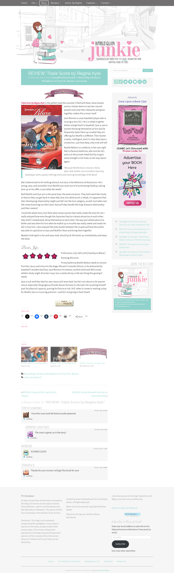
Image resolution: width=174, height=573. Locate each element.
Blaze (81, 77)
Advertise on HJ (92, 561)
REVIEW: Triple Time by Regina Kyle (63, 363)
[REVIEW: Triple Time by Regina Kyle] (64, 354)
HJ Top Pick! (60, 81)
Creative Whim (103, 570)
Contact (105, 3)
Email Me (108, 561)
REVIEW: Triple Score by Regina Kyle (34, 363)
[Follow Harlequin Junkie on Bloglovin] (132, 514)
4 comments (81, 81)
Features (91, 3)
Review (70, 81)
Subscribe (120, 544)
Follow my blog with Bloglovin (125, 508)
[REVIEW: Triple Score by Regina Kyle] (34, 354)
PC (40, 377)
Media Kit (121, 561)
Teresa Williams (31, 408)
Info (34, 3)
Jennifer (34, 377)
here (28, 542)
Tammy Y (27, 465)
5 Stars (27, 377)
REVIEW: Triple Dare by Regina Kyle (92, 363)
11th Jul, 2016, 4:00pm (100, 467)
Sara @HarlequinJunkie (64, 77)
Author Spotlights (73, 3)
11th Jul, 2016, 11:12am (100, 448)
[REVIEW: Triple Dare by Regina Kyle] (93, 354)
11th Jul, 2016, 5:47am (100, 410)
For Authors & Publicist (69, 561)
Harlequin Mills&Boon (47, 374)
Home (24, 3)
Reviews (55, 3)
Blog (44, 3)
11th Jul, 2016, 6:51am (100, 429)
